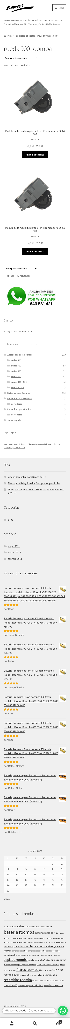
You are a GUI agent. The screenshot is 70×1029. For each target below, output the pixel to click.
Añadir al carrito (35, 154)
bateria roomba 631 (19, 942)
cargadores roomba (37, 951)
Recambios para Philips (19, 409)
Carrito (54, 1020)
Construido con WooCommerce (35, 1010)
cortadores (16, 403)
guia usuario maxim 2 (13, 444)
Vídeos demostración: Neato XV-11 (27, 476)
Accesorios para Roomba (20, 354)
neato (51, 444)
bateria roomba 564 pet (49, 938)
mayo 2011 (14, 546)
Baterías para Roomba (18, 392)
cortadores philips (16, 964)
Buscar (35, 1023)
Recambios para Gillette (19, 398)
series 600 (16, 371)
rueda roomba (53, 985)
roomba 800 (10, 985)
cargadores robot (19, 951)
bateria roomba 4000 (50, 942)
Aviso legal (10, 1010)
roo (55, 980)
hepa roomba (24, 975)
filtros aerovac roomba (48, 964)
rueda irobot (36, 985)
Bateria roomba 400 (46, 933)
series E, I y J (17, 387)
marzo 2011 (14, 552)
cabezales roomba (43, 946)
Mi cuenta (11, 1023)
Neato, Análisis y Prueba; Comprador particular (34, 483)
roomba (60, 980)
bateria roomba (19, 932)
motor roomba (50, 974)
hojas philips (36, 975)
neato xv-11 (19, 448)
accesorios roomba (13, 926)
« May (7, 899)
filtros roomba (27, 969)
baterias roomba (23, 946)
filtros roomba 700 (47, 970)
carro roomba (54, 955)
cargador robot (10, 955)
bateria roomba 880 (34, 942)
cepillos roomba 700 (38, 960)
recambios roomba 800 (42, 980)
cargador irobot (53, 951)
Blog (10, 519)
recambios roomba (18, 979)
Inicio (10, 35)
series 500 (16, 365)
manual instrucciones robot (35, 444)
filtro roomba (30, 964)
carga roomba (40, 955)
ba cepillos (28, 926)
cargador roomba (26, 955)
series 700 (16, 376)
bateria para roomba (42, 926)
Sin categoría (14, 420)
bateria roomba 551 (19, 938)
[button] (63, 1010)
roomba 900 (23, 985)
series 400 (16, 360)
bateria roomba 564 (34, 938)
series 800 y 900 (19, 381)
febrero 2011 (15, 558)
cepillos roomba (16, 959)
